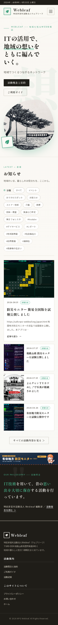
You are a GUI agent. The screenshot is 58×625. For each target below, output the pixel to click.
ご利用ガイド (15, 92)
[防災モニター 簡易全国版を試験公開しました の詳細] (29, 300)
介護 (28, 204)
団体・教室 (11, 212)
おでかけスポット (14, 197)
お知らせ (34, 197)
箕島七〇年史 (29, 212)
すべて (19, 190)
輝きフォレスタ (13, 219)
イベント (33, 190)
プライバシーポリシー (14, 593)
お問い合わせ (10, 598)
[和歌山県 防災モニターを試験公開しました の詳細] (29, 357)
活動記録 (8, 577)
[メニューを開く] (50, 11)
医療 (38, 204)
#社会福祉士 (30, 233)
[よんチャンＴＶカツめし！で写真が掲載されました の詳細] (29, 387)
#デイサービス (13, 226)
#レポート (31, 226)
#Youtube (32, 219)
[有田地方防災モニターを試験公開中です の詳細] (29, 417)
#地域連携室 (12, 233)
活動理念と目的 (17, 82)
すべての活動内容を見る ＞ (29, 440)
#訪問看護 (11, 241)
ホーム (7, 604)
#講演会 (26, 241)
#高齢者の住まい (14, 248)
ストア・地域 (12, 204)
